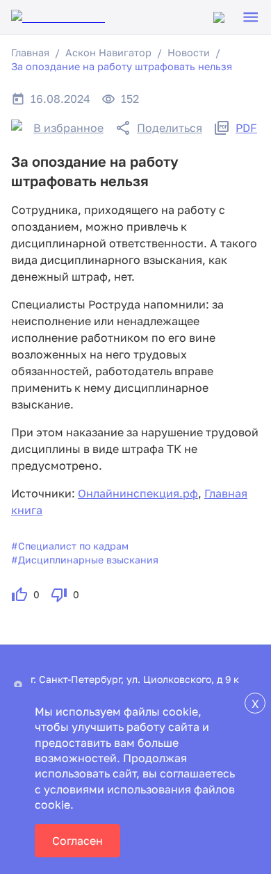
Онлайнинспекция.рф (138, 493)
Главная (30, 52)
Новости (188, 52)
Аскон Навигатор (108, 52)
